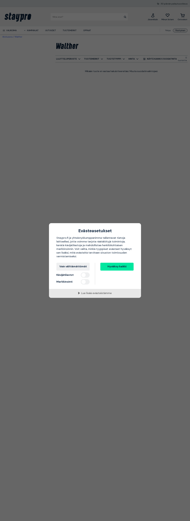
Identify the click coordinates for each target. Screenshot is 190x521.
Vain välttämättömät (73, 266)
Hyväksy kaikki (116, 266)
